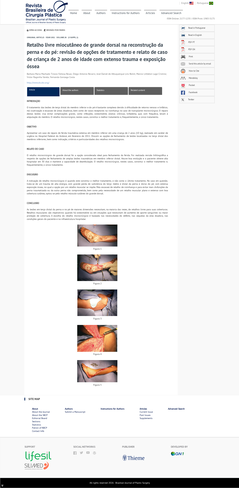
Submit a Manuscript (75, 411)
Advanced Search (171, 13)
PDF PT (191, 42)
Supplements (146, 418)
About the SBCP (40, 415)
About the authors (70, 90)
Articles (150, 13)
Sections (36, 421)
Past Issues (145, 415)
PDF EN (191, 49)
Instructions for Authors (125, 13)
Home (73, 13)
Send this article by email (199, 63)
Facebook (192, 92)
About (86, 13)
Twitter (191, 99)
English (185, 3)
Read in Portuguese (196, 28)
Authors (101, 13)
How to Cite (193, 70)
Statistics (100, 90)
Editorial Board (39, 418)
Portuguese (203, 3)
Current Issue (146, 411)
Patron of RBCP (39, 427)
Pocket (191, 85)
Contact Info (38, 431)
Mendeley (193, 78)
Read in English (195, 35)
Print (190, 56)
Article (32, 89)
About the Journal (41, 411)
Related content (138, 90)
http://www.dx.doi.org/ (38, 82)
